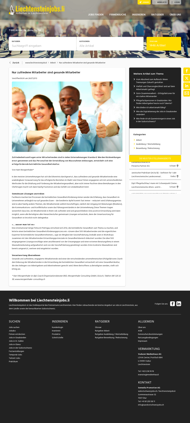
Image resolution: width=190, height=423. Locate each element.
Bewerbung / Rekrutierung (148, 148)
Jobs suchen (14, 327)
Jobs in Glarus (15, 344)
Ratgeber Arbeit (102, 330)
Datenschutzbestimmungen (150, 334)
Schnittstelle (57, 337)
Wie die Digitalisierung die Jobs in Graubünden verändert (156, 113)
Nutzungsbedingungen (148, 337)
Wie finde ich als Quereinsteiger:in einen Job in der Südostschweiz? (155, 120)
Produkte (56, 334)
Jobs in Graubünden (17, 337)
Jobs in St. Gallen (16, 341)
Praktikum (13, 361)
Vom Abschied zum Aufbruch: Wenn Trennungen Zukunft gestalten (152, 81)
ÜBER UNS (175, 14)
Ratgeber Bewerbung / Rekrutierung (111, 337)
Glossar (98, 327)
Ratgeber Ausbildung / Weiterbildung (111, 334)
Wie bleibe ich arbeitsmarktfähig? (151, 107)
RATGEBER (157, 14)
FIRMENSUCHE (117, 14)
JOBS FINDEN (95, 14)
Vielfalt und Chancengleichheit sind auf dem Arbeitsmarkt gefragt (155, 88)
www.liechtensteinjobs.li (36, 62)
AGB (140, 330)
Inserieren (56, 330)
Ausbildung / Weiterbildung (148, 144)
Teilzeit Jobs (14, 358)
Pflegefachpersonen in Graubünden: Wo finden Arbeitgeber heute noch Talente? (154, 102)
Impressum (142, 341)
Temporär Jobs (15, 354)
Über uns (142, 327)
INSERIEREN (138, 14)
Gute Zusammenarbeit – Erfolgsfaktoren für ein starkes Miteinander (155, 95)
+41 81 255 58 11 (148, 401)
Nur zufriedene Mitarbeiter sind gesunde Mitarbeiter (82, 62)
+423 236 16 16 (147, 371)
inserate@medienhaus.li (148, 374)
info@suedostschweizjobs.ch (151, 404)
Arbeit (53, 62)
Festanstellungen (16, 351)
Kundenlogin (57, 327)
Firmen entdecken (17, 334)
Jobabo (12, 330)
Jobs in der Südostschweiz (20, 348)
